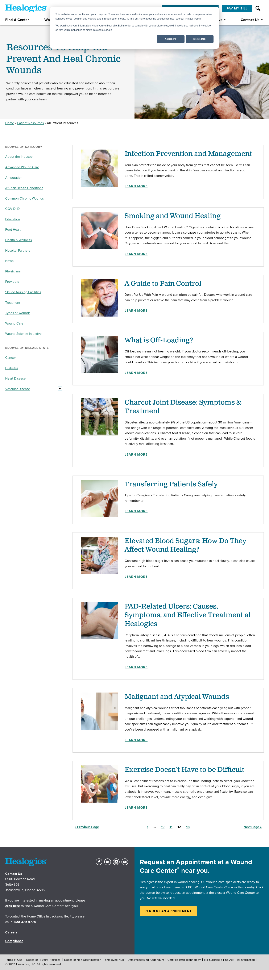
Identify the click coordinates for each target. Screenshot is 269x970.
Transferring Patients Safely (171, 484)
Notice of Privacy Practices (43, 960)
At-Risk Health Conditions (24, 188)
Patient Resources (30, 123)
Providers (12, 282)
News (9, 261)
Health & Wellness (18, 240)
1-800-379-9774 (23, 922)
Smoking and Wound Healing (173, 216)
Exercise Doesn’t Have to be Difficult (184, 769)
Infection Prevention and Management (188, 153)
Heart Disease (15, 378)
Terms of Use (13, 960)
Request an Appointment (168, 911)
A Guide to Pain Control (163, 283)
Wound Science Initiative (23, 334)
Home (9, 123)
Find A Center (17, 20)
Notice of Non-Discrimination (82, 960)
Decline (199, 39)
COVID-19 (12, 209)
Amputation (13, 178)
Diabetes (11, 368)
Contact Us (250, 20)
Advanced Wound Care (22, 167)
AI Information (246, 960)
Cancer (10, 358)
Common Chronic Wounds (24, 198)
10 (164, 827)
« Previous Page (87, 827)
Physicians (13, 271)
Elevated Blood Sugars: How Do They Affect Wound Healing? (185, 545)
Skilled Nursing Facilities (23, 292)
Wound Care (14, 323)
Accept (171, 39)
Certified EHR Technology (184, 960)
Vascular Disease (17, 389)
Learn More (136, 186)
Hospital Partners (17, 250)
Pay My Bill (237, 8)
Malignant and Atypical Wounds (177, 696)
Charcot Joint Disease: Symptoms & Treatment (183, 407)
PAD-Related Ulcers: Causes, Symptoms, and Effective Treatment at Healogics (188, 615)
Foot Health (13, 229)
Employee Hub (114, 960)
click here (12, 906)
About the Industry (19, 157)
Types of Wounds (17, 313)
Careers (11, 932)
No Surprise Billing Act (218, 960)
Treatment (12, 303)
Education (12, 219)
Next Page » (253, 827)
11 (172, 827)
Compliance (14, 941)
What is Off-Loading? (159, 340)
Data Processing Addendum (146, 960)
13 (189, 827)
